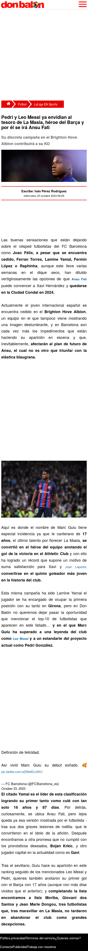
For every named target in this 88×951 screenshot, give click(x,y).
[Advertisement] (44, 55)
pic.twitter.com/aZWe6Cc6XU (22, 771)
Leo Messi (20, 638)
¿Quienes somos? (68, 938)
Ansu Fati (79, 279)
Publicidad (20, 946)
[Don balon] (39, 4)
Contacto (6, 946)
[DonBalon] (6, 104)
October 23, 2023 (13, 788)
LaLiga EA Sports (45, 104)
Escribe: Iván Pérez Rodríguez (44, 191)
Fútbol (22, 104)
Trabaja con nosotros (41, 946)
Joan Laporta (75, 566)
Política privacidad (12, 938)
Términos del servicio (40, 938)
